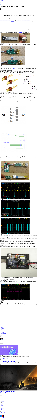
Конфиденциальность (3, 410)
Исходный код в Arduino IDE (3, 280)
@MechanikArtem (2, 341)
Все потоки (2, 0)
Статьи (2, 403)
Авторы (2, 405)
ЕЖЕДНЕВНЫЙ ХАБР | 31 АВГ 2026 (4, 358)
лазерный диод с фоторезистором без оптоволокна (5, 20)
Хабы (1, 404)
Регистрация (2, 401)
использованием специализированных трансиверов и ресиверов (23, 20)
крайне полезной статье (15, 68)
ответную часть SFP (16, 158)
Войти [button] (1, 3)
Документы (2, 409)
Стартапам (2, 414)
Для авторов (2, 408)
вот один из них (17, 100)
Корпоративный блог (3, 412)
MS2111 (9, 157)
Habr (3, 417)
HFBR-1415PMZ (12, 21)
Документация (20, 32)
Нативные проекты (3, 413)
